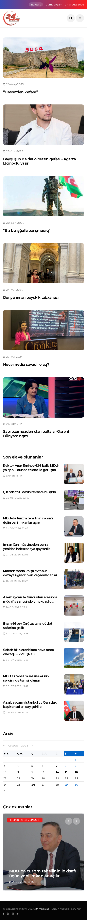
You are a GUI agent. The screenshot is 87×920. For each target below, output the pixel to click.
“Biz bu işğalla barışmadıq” (26, 230)
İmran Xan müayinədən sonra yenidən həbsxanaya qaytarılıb (26, 547)
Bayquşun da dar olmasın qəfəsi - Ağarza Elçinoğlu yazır (39, 161)
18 (18, 778)
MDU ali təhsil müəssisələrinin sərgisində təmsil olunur (26, 678)
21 (57, 778)
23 (76, 778)
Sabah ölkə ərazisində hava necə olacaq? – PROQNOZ (28, 652)
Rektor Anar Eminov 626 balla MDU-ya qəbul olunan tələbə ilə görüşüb (31, 468)
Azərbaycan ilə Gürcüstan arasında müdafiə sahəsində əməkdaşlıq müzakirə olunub (30, 601)
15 (66, 772)
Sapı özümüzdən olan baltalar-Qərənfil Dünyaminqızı (37, 433)
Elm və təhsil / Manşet (24, 820)
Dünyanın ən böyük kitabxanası (30, 297)
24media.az (42, 908)
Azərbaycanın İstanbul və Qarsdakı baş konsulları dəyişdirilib (30, 705)
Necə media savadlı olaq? (26, 364)
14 (57, 772)
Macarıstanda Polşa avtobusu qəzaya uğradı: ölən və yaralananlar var (30, 575)
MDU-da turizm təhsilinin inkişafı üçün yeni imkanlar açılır (28, 520)
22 (66, 778)
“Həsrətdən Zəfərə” (20, 92)
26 (33, 784)
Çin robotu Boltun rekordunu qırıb (29, 492)
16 (76, 772)
